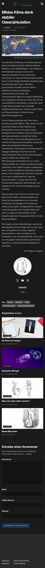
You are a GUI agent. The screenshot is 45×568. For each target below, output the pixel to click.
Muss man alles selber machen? (16, 401)
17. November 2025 (10, 374)
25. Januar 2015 (20, 27)
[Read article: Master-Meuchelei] (22, 418)
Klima (27, 302)
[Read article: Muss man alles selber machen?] (22, 388)
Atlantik (10, 302)
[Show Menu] (3, 3)
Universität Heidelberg (26, 306)
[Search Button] (42, 3)
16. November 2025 (10, 404)
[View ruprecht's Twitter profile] (17, 280)
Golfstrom (18, 302)
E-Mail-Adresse (9, 500)
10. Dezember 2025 (10, 344)
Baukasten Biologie (10, 370)
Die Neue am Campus (11, 340)
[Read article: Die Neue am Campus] (22, 327)
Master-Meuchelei (9, 431)
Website (5, 511)
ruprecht (7, 27)
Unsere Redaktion (19, 563)
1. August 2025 (9, 435)
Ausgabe (7, 336)
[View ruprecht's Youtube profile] (23, 280)
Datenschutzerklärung (21, 560)
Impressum (6, 560)
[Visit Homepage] (22, 3)
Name (5, 489)
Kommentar (7, 459)
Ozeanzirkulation (9, 306)
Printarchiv (5, 563)
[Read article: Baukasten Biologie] (22, 358)
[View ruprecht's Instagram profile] (28, 280)
